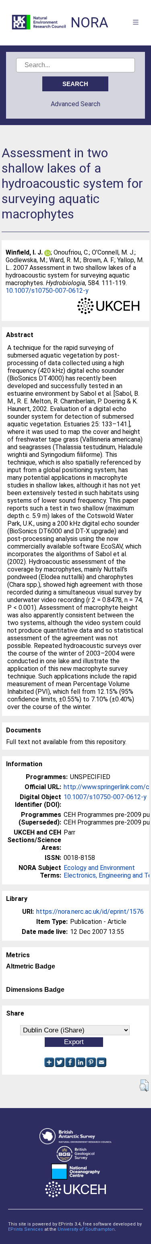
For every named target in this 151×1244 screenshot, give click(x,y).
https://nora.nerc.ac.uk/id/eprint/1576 (90, 911)
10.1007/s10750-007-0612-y (47, 290)
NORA (89, 22)
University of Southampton (86, 1229)
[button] (144, 1086)
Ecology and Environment (99, 868)
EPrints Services (25, 1229)
